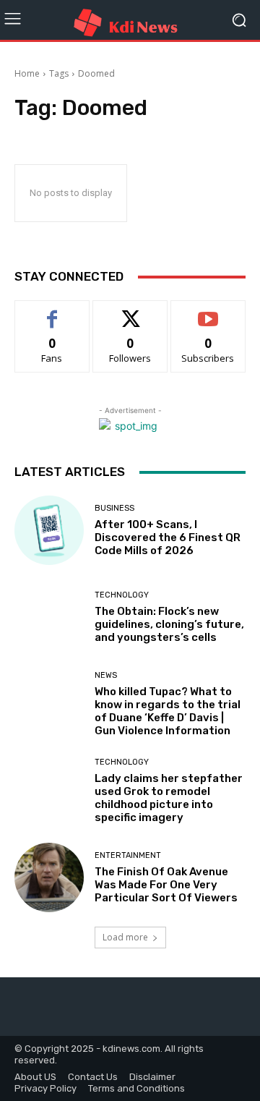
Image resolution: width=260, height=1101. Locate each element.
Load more (125, 937)
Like (52, 311)
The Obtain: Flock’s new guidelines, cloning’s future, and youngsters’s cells (169, 624)
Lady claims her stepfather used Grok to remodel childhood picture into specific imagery (169, 798)
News (106, 675)
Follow (130, 311)
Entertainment (128, 855)
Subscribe (208, 311)
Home (27, 73)
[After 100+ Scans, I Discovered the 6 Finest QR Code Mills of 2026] (49, 530)
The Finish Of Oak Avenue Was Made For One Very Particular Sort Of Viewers (166, 884)
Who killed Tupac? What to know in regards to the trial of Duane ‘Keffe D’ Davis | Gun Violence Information (167, 711)
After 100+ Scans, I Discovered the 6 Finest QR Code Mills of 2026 (167, 537)
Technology (122, 595)
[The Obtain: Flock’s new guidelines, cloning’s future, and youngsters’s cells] (49, 617)
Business (114, 508)
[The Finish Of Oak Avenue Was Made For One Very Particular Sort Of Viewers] (49, 877)
